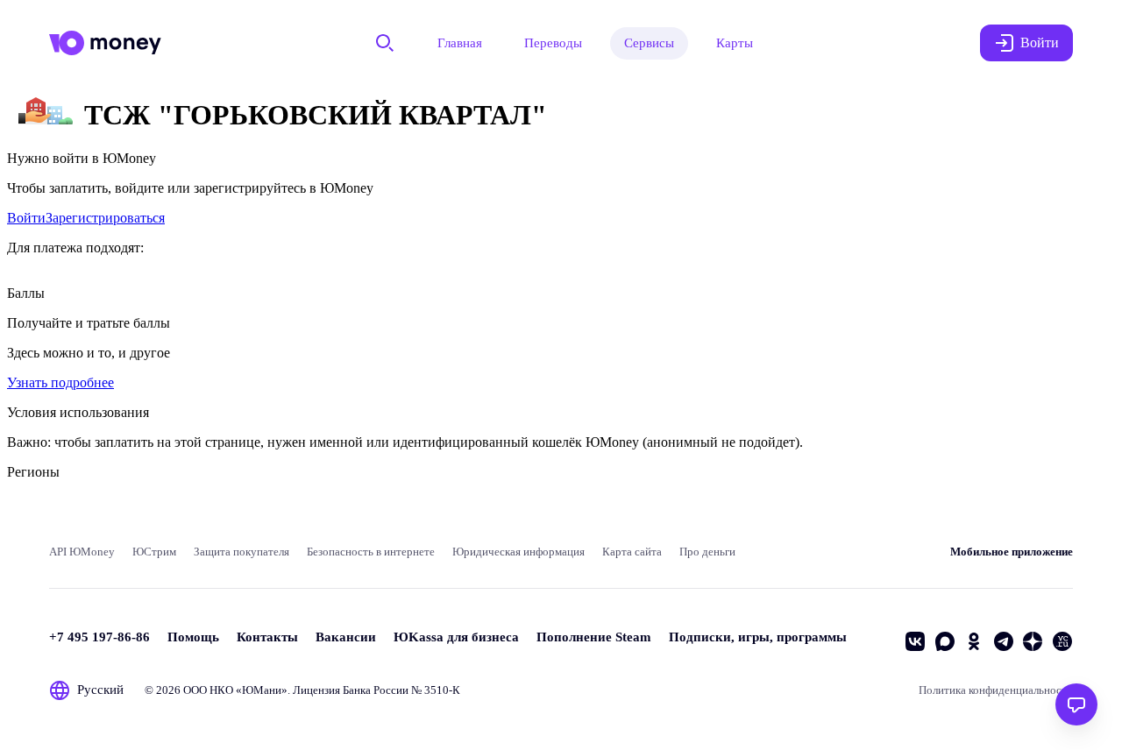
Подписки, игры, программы (758, 637)
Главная (459, 43)
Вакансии (346, 637)
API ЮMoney (82, 551)
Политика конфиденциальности (996, 690)
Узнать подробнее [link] (60, 382)
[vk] (915, 641)
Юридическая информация (518, 551)
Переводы (553, 43)
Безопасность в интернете (371, 551)
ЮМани (261, 690)
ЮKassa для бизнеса (456, 637)
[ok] (973, 641)
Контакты (267, 637)
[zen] (1032, 641)
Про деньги (707, 551)
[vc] (1062, 641)
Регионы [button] (33, 471)
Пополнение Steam (593, 637)
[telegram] (1003, 641)
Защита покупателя (241, 551)
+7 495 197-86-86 (99, 637)
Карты (734, 43)
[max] (944, 641)
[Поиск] (384, 42)
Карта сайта (632, 551)
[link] (26, 217)
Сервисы (649, 43)
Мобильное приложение (1011, 551)
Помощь (193, 637)
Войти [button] (1039, 42)
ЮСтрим (154, 551)
